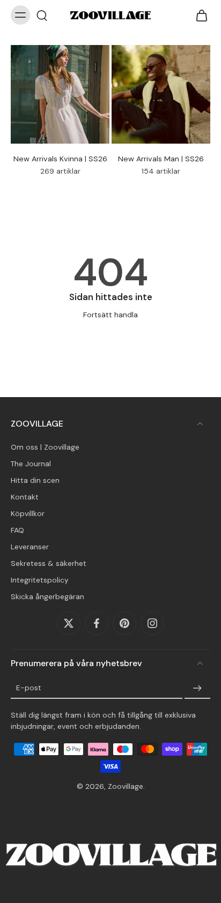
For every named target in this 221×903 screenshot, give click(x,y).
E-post (28, 688)
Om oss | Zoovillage (45, 447)
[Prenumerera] (197, 688)
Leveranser (30, 546)
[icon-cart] (198, 15)
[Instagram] (152, 623)
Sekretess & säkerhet (48, 563)
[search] (42, 15)
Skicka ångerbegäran (47, 596)
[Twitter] (68, 623)
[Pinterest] (124, 623)
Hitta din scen (35, 480)
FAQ (17, 530)
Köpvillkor (28, 513)
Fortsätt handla (110, 314)
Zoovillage (125, 786)
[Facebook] (96, 623)
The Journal (31, 463)
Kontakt (25, 497)
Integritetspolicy (40, 580)
